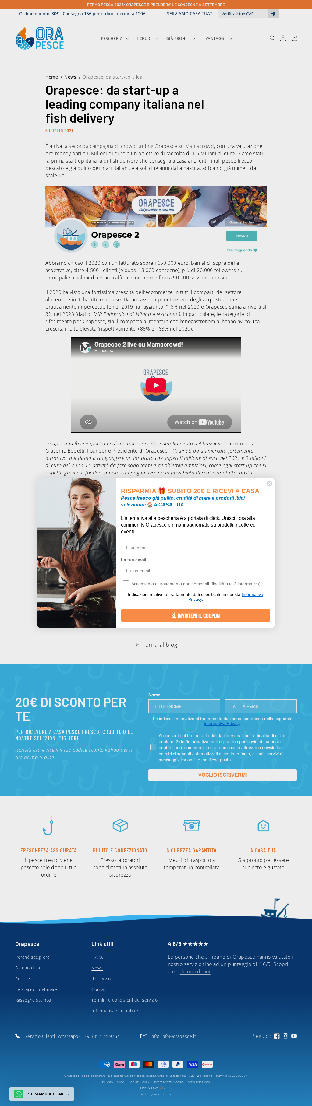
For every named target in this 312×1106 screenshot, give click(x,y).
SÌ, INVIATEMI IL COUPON (196, 615)
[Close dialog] (269, 484)
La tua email (133, 559)
